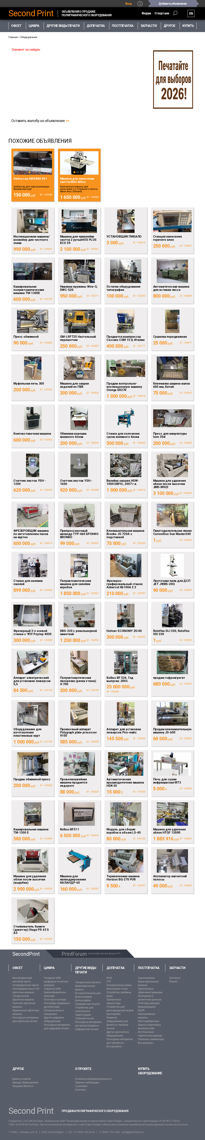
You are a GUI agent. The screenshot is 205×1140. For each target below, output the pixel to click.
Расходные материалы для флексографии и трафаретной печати (88, 1026)
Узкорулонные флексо (88, 982)
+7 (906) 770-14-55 (109, 1132)
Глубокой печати (84, 1018)
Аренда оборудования (25, 1082)
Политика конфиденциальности (93, 1079)
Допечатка (116, 968)
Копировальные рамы (119, 985)
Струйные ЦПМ (52, 988)
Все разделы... (115, 1046)
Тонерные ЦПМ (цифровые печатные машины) (56, 982)
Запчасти (177, 968)
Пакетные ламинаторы (151, 1039)
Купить (188, 26)
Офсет (17, 968)
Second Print (31, 13)
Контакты (80, 1089)
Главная (13, 37)
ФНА (109, 978)
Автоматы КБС (146, 1028)
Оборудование (28, 37)
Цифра (49, 968)
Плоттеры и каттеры (55, 999)
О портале (162, 13)
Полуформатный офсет (25, 985)
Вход (128, 3)
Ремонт (173, 981)
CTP (109, 981)
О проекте (83, 1069)
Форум (146, 13)
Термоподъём (83, 1014)
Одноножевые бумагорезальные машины (148, 982)
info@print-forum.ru (133, 1132)
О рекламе (81, 1086)
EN (191, 13)
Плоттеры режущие (149, 1003)
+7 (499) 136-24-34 (84, 1132)
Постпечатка (149, 968)
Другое (18, 1069)
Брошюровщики (147, 1006)
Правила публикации (87, 1082)
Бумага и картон (21, 1079)
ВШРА (141, 1010)
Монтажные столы (117, 988)
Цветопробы (114, 1014)
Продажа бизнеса (22, 1086)
